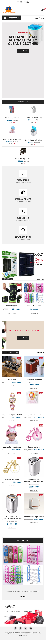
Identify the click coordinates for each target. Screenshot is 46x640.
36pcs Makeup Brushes (23, 159)
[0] (43, 9)
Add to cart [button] (12, 313)
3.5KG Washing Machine (33, 140)
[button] (39, 18)
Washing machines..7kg (33, 117)
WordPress (23, 635)
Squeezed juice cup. (12, 118)
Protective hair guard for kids (12, 139)
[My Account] (41, 9)
